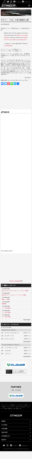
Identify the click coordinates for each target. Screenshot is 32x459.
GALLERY (5, 432)
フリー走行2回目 (6, 312)
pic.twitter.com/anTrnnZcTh (18, 39)
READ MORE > (27, 319)
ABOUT (4, 440)
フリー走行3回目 (6, 308)
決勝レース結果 (6, 299)
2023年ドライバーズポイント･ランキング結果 (14, 295)
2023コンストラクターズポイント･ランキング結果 (15, 290)
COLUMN (4, 428)
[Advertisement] (16, 97)
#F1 (8, 39)
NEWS (4, 421)
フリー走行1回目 (6, 316)
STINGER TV (6, 436)
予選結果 (4, 303)
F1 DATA (4, 425)
